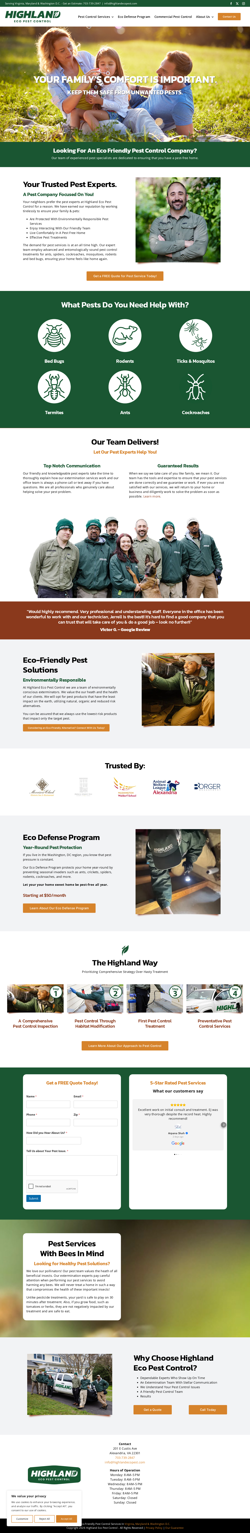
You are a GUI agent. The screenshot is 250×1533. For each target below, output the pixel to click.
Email (79, 1096)
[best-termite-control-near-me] (54, 371)
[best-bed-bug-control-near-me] (54, 320)
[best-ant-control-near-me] (125, 371)
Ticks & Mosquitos (196, 361)
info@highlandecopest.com (120, 3)
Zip (77, 1114)
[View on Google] (178, 1126)
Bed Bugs (54, 361)
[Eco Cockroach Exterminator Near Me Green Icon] (196, 371)
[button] (132, 1125)
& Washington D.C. (158, 1524)
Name (31, 1096)
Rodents (125, 361)
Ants (125, 412)
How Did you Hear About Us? (46, 1133)
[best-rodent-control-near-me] (125, 320)
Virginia (129, 1524)
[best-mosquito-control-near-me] (196, 320)
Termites (54, 412)
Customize (22, 1518)
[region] (44, 1508)
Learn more (151, 496)
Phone (31, 1114)
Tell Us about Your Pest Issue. (47, 1151)
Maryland (141, 1524)
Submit (33, 1198)
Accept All (66, 1518)
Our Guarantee (174, 1527)
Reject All (44, 1518)
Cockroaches (195, 412)
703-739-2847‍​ (92, 3)
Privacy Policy (154, 1527)
